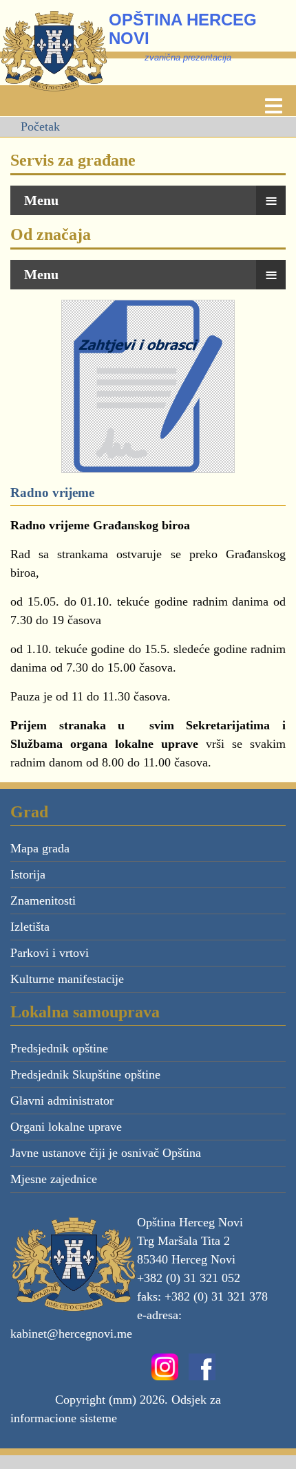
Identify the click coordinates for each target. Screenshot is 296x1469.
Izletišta (30, 927)
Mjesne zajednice (53, 1179)
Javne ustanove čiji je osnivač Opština (105, 1153)
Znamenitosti (43, 900)
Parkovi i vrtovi (49, 953)
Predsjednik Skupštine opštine (85, 1074)
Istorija (27, 874)
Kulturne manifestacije (67, 979)
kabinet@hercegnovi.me (71, 1333)
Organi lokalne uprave (66, 1127)
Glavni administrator (62, 1100)
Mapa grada (40, 848)
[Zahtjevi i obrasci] (148, 385)
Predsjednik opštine (59, 1048)
